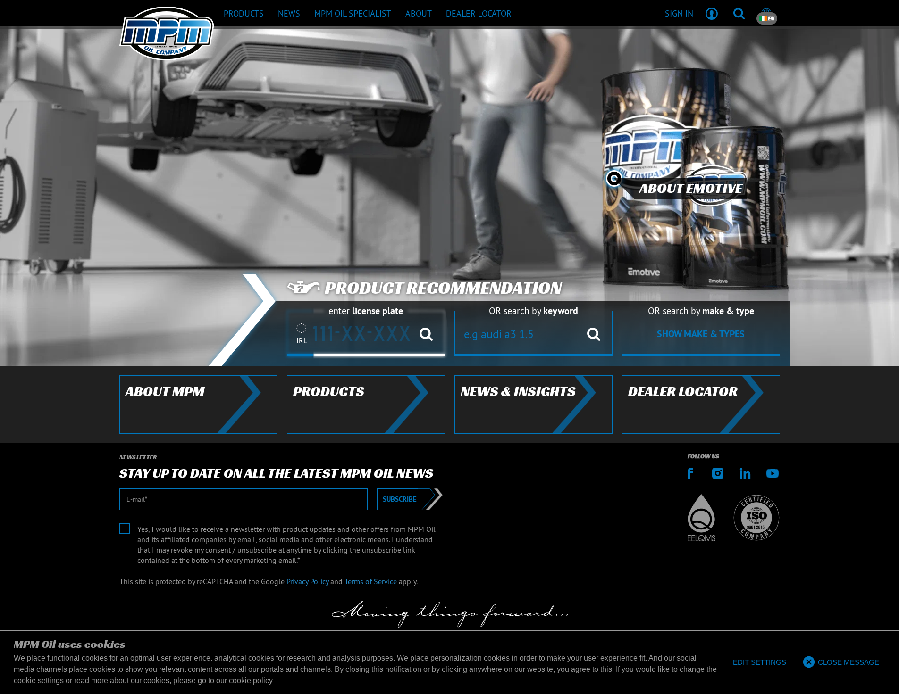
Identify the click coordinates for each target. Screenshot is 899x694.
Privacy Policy (307, 581)
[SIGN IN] (711, 13)
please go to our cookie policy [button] (223, 681)
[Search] (739, 13)
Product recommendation (443, 288)
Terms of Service (370, 581)
